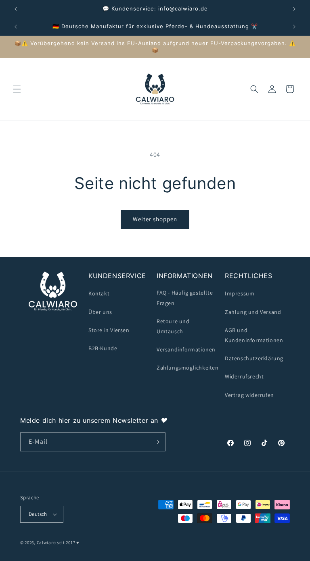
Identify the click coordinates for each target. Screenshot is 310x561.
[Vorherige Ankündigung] (16, 9)
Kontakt (98, 293)
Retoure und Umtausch (173, 326)
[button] (17, 89)
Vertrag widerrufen (249, 395)
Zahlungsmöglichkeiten (188, 367)
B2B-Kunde (102, 348)
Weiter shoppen (155, 219)
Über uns (100, 312)
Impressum (239, 293)
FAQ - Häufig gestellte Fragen (185, 297)
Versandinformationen (186, 349)
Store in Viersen (109, 330)
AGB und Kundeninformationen (254, 335)
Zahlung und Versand (253, 312)
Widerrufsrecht (244, 376)
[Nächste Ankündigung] (294, 9)
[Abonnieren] (156, 441)
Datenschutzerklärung (254, 358)
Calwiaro (46, 542)
